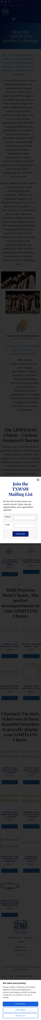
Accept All (20, 1004)
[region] (20, 1000)
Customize (20, 1010)
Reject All (20, 1016)
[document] (20, 510)
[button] (38, 480)
